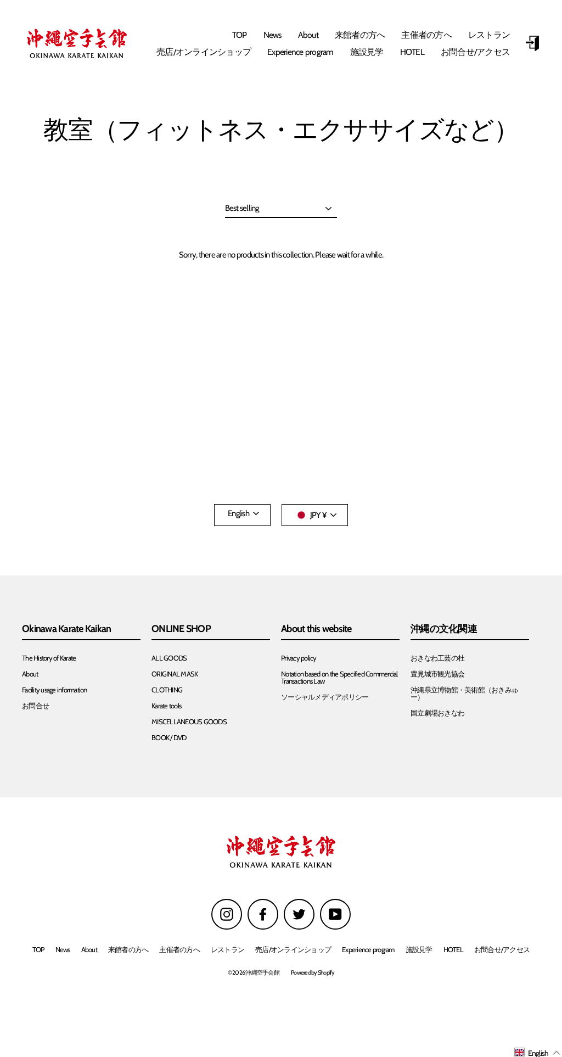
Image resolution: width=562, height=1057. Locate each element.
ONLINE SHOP (181, 629)
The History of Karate (49, 658)
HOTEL (412, 52)
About (308, 35)
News (272, 35)
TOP (239, 35)
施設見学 (367, 52)
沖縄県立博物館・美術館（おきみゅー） (464, 693)
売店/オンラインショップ (203, 52)
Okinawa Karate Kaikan (66, 629)
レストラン (489, 35)
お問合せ (35, 705)
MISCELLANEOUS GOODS (189, 721)
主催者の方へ (426, 35)
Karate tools (166, 705)
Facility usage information (54, 690)
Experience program (300, 52)
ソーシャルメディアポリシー (324, 697)
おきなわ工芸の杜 (437, 658)
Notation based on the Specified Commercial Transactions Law (339, 677)
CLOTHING (166, 690)
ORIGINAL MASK (174, 674)
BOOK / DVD (169, 737)
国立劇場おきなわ (437, 713)
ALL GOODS (169, 658)
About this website (316, 629)
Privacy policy (299, 658)
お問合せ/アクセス (475, 52)
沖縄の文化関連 (444, 629)
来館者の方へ (360, 35)
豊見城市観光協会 (437, 674)
